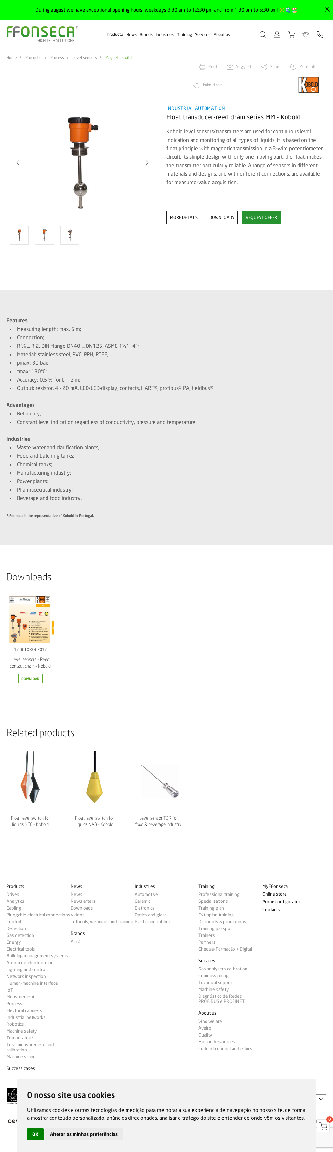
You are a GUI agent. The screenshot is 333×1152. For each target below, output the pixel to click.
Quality (205, 1034)
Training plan (211, 908)
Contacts (271, 909)
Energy (14, 942)
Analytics (15, 901)
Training (184, 34)
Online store (274, 894)
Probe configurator (281, 902)
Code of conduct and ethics (225, 1048)
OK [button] (35, 1134)
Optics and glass (151, 914)
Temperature (20, 1037)
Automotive (146, 894)
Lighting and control (26, 969)
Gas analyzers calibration (222, 968)
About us (222, 34)
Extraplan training (216, 914)
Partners (207, 942)
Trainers (206, 935)
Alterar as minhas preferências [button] (84, 1134)
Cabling (14, 908)
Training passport (215, 928)
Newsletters (83, 901)
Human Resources (216, 1041)
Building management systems (37, 955)
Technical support (216, 982)
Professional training (219, 894)
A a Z (75, 941)
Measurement (20, 996)
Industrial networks (26, 1017)
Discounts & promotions (222, 921)
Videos (78, 914)
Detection (16, 928)
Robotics (15, 1024)
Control (14, 921)
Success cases (21, 1068)
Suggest (243, 66)
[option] (82, 163)
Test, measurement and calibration (30, 1047)
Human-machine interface (32, 983)
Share (275, 66)
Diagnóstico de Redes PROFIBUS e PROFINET (221, 999)
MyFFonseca (275, 886)
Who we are (210, 1021)
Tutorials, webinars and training (102, 921)
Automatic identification (30, 962)
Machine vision (21, 1056)
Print (212, 66)
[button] (146, 162)
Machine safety (22, 1031)
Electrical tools (21, 949)
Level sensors (85, 57)
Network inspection (26, 976)
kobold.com (213, 84)
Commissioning (213, 975)
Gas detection (20, 935)
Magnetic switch (119, 57)
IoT (10, 990)
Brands (146, 34)
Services (202, 34)
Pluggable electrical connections (38, 914)
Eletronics (144, 908)
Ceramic (142, 901)
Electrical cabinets (24, 1010)
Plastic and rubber (152, 921)
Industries (165, 34)
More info (308, 66)
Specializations (213, 901)
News (131, 34)
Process (57, 57)
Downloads (82, 908)
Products (115, 34)
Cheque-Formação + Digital (225, 949)
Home (12, 57)
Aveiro (204, 1028)
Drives (13, 894)
